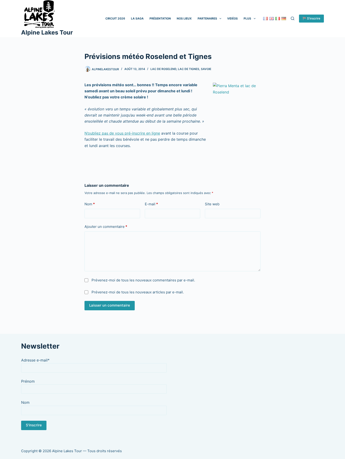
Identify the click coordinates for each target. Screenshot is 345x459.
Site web (212, 204)
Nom (89, 204)
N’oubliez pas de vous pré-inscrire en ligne (122, 133)
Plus (247, 18)
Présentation (160, 18)
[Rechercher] (292, 18)
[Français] (265, 18)
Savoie (206, 69)
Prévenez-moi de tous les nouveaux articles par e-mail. (138, 292)
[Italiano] (277, 18)
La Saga (137, 18)
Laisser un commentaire (109, 305)
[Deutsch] (283, 18)
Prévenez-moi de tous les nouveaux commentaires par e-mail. (143, 280)
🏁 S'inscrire (311, 18)
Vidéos (232, 18)
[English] (271, 18)
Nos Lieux (184, 18)
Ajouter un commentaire (105, 226)
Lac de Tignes (188, 69)
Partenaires (207, 18)
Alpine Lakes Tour (47, 32)
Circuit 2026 (115, 18)
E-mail (151, 204)
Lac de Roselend (163, 69)
